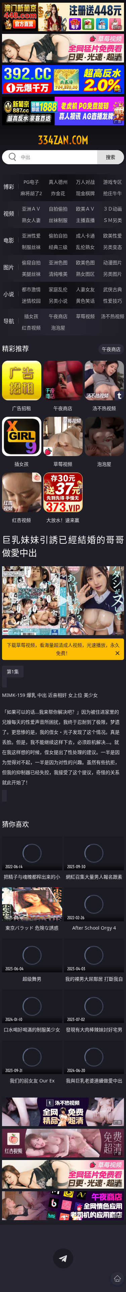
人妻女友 (85, 289)
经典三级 (58, 247)
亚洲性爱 (31, 235)
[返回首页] (117, 1278)
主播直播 (85, 220)
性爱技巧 (112, 301)
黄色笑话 (85, 301)
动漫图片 (112, 262)
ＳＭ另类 (112, 220)
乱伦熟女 (85, 247)
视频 (8, 213)
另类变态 (112, 247)
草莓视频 (85, 316)
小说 (8, 294)
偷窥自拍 (31, 262)
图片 (8, 267)
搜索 (110, 157)
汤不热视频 (112, 316)
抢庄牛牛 (112, 193)
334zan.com (63, 140)
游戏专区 (112, 182)
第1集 (13, 671)
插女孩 (31, 316)
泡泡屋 (58, 327)
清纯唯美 (58, 274)
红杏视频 (31, 327)
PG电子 (31, 182)
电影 (8, 240)
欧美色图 (85, 262)
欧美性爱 (112, 235)
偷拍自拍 (58, 235)
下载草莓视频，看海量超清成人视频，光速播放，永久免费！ (63, 649)
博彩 (8, 186)
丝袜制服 (58, 220)
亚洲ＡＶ (31, 209)
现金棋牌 (85, 193)
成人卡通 (85, 235)
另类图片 (112, 274)
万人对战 (85, 182)
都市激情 (31, 289)
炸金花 (58, 193)
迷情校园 (31, 301)
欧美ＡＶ (85, 209)
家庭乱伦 (58, 289)
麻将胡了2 (31, 193)
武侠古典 (112, 289)
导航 (8, 321)
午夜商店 (58, 316)
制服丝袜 (31, 247)
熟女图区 (85, 274)
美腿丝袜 (31, 274)
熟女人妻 (31, 220)
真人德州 (58, 182)
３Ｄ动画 (112, 209)
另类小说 (58, 301)
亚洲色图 (58, 262)
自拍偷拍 (58, 209)
